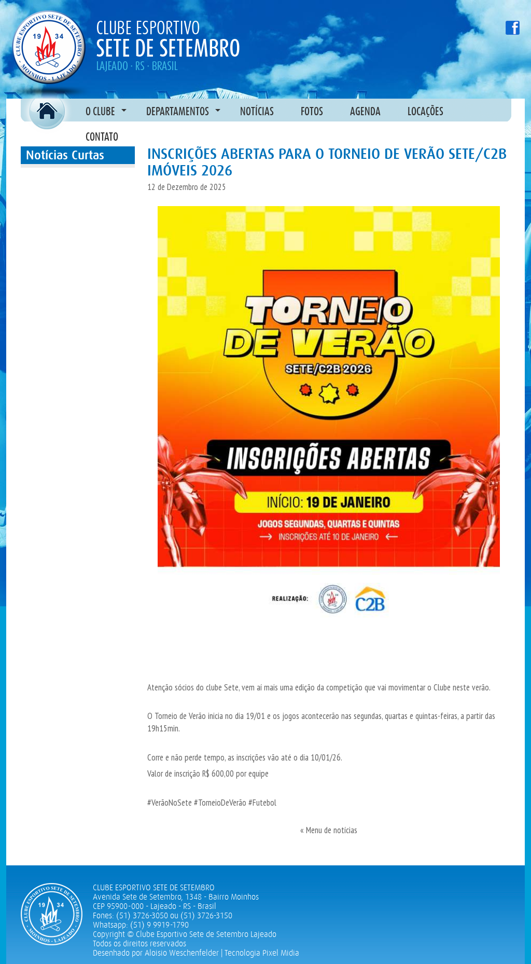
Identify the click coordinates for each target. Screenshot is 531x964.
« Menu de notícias (328, 830)
